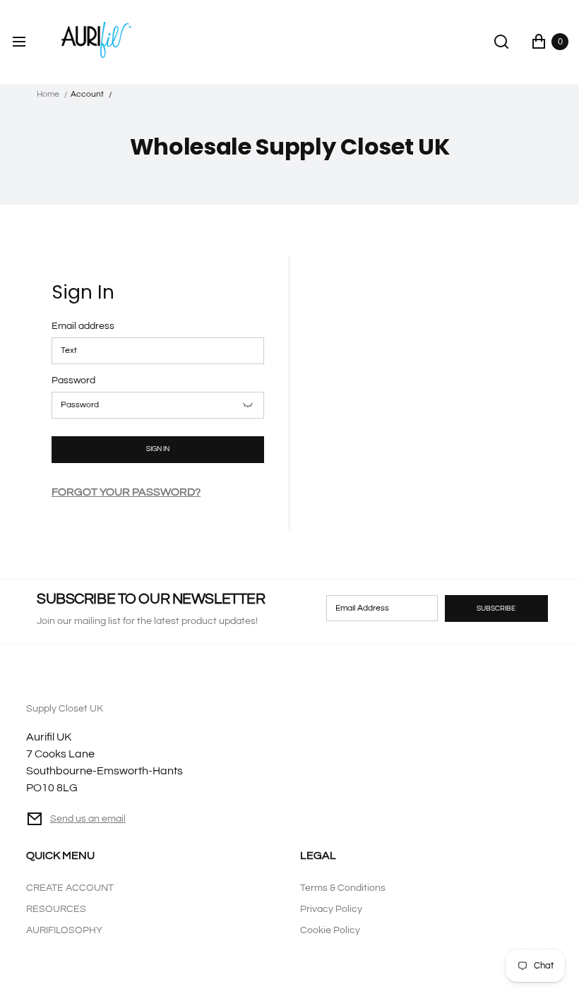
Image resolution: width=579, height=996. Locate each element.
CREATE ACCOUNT (70, 888)
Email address (83, 326)
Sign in (157, 448)
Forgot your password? (126, 492)
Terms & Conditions (343, 888)
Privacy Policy (331, 909)
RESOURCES (56, 909)
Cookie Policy (330, 930)
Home (48, 94)
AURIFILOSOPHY (64, 930)
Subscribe (496, 608)
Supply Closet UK (104, 749)
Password (73, 380)
